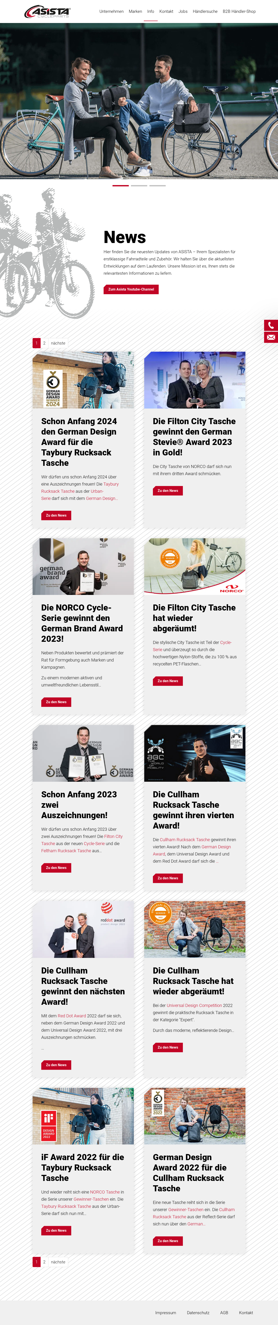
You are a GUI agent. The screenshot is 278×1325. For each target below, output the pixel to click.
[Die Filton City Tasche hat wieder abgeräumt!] (194, 566)
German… (196, 1223)
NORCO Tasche (105, 1192)
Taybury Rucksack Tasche (66, 1206)
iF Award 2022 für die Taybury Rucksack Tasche (82, 1167)
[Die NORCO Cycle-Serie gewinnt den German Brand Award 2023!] (83, 566)
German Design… (102, 498)
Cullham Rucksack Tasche (185, 839)
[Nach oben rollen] (267, 1314)
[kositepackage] (48, 11)
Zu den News (56, 515)
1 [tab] (121, 185)
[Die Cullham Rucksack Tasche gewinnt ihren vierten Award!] (194, 752)
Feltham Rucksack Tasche (66, 850)
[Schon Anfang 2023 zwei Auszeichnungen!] (83, 752)
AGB (224, 1312)
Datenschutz (198, 1312)
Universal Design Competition (194, 1005)
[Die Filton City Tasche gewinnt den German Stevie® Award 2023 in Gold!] (194, 379)
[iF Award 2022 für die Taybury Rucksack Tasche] (83, 1115)
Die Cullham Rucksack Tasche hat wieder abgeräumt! (193, 981)
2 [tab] (139, 185)
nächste (58, 343)
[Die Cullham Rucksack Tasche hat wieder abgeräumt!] (194, 929)
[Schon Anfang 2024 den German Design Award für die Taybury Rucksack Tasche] (83, 379)
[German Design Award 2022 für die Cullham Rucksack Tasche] (194, 1115)
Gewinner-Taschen (91, 1199)
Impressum (165, 1312)
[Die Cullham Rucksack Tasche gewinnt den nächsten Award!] (83, 929)
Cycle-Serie (94, 843)
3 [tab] (157, 185)
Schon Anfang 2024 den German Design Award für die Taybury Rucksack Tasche (79, 442)
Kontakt (246, 1312)
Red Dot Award (72, 1015)
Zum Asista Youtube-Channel (131, 289)
